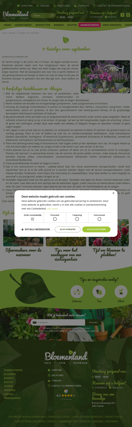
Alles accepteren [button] (96, 229)
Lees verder (52, 208)
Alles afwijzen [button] (67, 229)
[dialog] (66, 213)
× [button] (113, 193)
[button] (36, 229)
